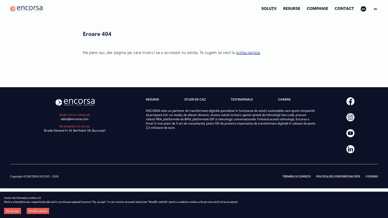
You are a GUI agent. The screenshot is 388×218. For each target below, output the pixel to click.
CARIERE (284, 99)
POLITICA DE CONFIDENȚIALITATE (338, 176)
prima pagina (248, 52)
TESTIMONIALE (242, 99)
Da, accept (12, 211)
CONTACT (344, 8)
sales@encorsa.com (75, 119)
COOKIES (372, 176)
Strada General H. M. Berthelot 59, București (74, 130)
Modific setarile (38, 211)
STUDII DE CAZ (195, 99)
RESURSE (291, 8)
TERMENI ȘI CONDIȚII (297, 176)
